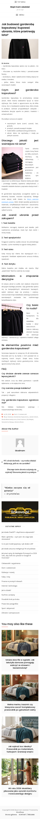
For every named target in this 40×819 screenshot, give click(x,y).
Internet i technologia (9, 586)
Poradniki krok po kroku (10, 599)
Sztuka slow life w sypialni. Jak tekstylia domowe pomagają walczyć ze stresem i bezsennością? (20, 664)
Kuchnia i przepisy (8, 595)
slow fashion (21, 419)
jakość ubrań (33, 417)
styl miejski (30, 419)
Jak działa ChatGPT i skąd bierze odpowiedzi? (18, 532)
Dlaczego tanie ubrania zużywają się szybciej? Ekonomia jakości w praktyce (20, 470)
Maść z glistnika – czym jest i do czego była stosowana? (17, 538)
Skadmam (20, 450)
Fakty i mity (6, 577)
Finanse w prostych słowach (12, 581)
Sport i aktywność (8, 608)
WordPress (20, 812)
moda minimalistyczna (9, 419)
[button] (20, 15)
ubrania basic (19, 422)
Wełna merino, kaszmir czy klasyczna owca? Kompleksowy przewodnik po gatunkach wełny (20, 707)
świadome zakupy (8, 422)
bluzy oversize (8, 417)
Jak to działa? (6, 590)
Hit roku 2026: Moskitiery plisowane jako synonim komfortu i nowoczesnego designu (20, 791)
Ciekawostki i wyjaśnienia (11, 563)
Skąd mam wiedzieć (20, 7)
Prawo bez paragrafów (10, 604)
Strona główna (11, 815)
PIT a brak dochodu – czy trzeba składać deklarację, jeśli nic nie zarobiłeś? (20, 462)
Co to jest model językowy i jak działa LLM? (17, 544)
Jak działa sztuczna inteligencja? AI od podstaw (18, 549)
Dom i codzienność (20, 414)
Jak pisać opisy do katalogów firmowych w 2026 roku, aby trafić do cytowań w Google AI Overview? (19, 555)
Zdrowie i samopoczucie (10, 613)
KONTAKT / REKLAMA (27, 815)
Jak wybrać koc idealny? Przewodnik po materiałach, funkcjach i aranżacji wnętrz (20, 749)
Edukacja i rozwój (8, 572)
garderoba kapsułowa (21, 417)
